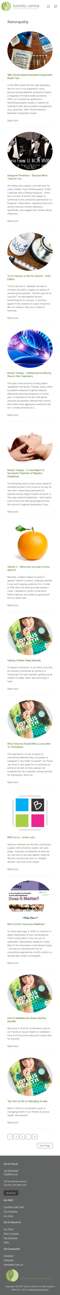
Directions (11, 1193)
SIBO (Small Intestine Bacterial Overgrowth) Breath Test (29, 76)
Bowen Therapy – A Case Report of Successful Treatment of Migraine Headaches (25, 473)
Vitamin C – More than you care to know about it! (28, 568)
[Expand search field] (55, 6)
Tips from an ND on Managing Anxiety (27, 1101)
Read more (12, 120)
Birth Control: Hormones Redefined (25, 924)
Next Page (45, 1145)
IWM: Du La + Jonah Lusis (21, 837)
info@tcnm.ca (11, 1174)
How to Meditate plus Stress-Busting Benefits (26, 1020)
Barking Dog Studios (39, 1289)
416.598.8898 (11, 1170)
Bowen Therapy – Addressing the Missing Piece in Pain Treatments (29, 375)
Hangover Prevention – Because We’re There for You (27, 177)
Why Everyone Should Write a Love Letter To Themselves (28, 745)
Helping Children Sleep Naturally (24, 660)
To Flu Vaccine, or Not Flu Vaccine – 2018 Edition (28, 278)
